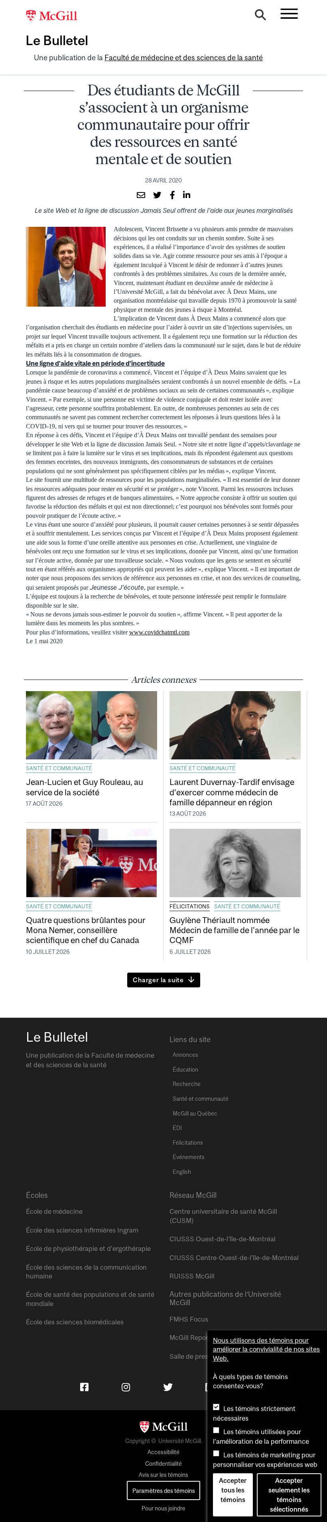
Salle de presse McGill (202, 1356)
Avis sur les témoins (163, 1475)
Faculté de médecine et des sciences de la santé (183, 58)
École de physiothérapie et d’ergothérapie (88, 1248)
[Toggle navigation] (289, 14)
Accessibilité (163, 1452)
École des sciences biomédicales (75, 1322)
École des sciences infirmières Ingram (82, 1230)
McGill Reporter (193, 1338)
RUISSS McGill (192, 1276)
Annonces (185, 1055)
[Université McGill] (56, 16)
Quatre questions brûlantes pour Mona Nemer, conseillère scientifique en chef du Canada (86, 930)
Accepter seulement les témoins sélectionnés (289, 1494)
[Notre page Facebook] (84, 1387)
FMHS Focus (188, 1319)
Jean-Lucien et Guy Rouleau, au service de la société (84, 787)
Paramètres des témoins (163, 1490)
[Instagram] (126, 1387)
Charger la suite (158, 979)
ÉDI (177, 1128)
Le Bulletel (57, 40)
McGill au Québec (195, 1113)
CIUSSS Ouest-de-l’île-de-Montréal (222, 1239)
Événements (189, 1157)
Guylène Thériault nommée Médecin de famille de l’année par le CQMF (234, 930)
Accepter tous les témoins (232, 1490)
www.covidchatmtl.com (159, 632)
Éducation (185, 1069)
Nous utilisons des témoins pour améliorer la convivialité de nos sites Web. (266, 1349)
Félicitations (189, 906)
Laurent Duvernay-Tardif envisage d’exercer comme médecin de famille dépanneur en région (231, 792)
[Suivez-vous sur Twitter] (168, 1387)
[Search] (260, 17)
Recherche (187, 1084)
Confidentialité (163, 1464)
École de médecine (54, 1211)
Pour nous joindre (163, 1508)
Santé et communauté (59, 768)
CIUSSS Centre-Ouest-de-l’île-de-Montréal (234, 1258)
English (182, 1172)
